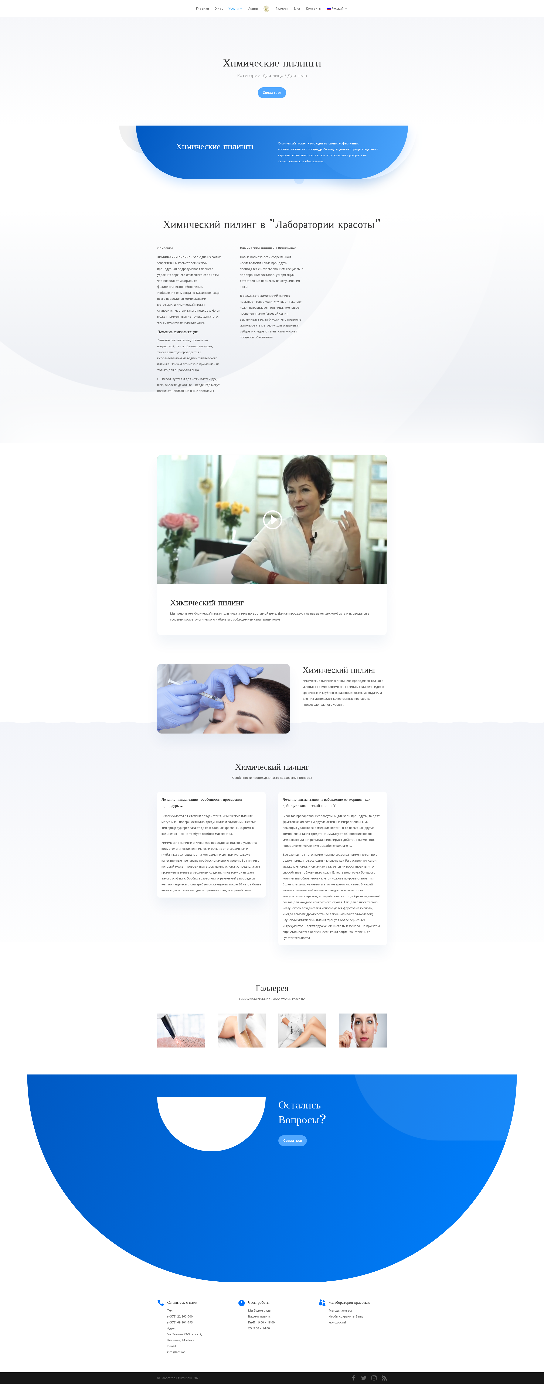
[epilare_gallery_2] (242, 1046)
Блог (297, 8)
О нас (218, 8)
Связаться (272, 92)
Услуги (233, 8)
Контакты (314, 8)
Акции (253, 8)
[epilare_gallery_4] (363, 1046)
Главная (202, 8)
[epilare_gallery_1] (181, 1046)
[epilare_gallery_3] (302, 1046)
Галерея (282, 8)
